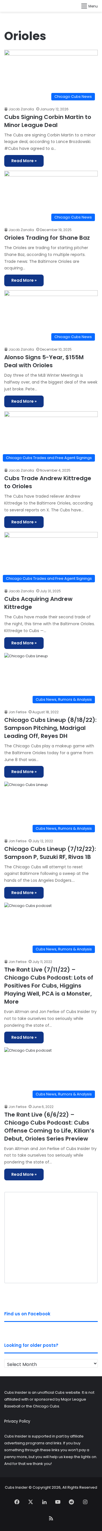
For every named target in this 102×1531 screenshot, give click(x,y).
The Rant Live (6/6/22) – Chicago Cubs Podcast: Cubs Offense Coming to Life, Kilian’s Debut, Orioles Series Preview (49, 1127)
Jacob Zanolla (21, 109)
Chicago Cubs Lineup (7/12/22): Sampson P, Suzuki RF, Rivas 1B (50, 853)
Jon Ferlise (17, 712)
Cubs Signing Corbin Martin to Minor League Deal (47, 121)
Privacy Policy (17, 1421)
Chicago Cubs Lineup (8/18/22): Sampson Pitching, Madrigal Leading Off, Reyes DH (50, 728)
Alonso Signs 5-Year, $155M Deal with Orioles (44, 361)
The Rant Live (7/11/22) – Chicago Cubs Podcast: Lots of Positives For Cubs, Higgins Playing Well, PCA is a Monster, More (48, 986)
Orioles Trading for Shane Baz (47, 238)
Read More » (24, 161)
